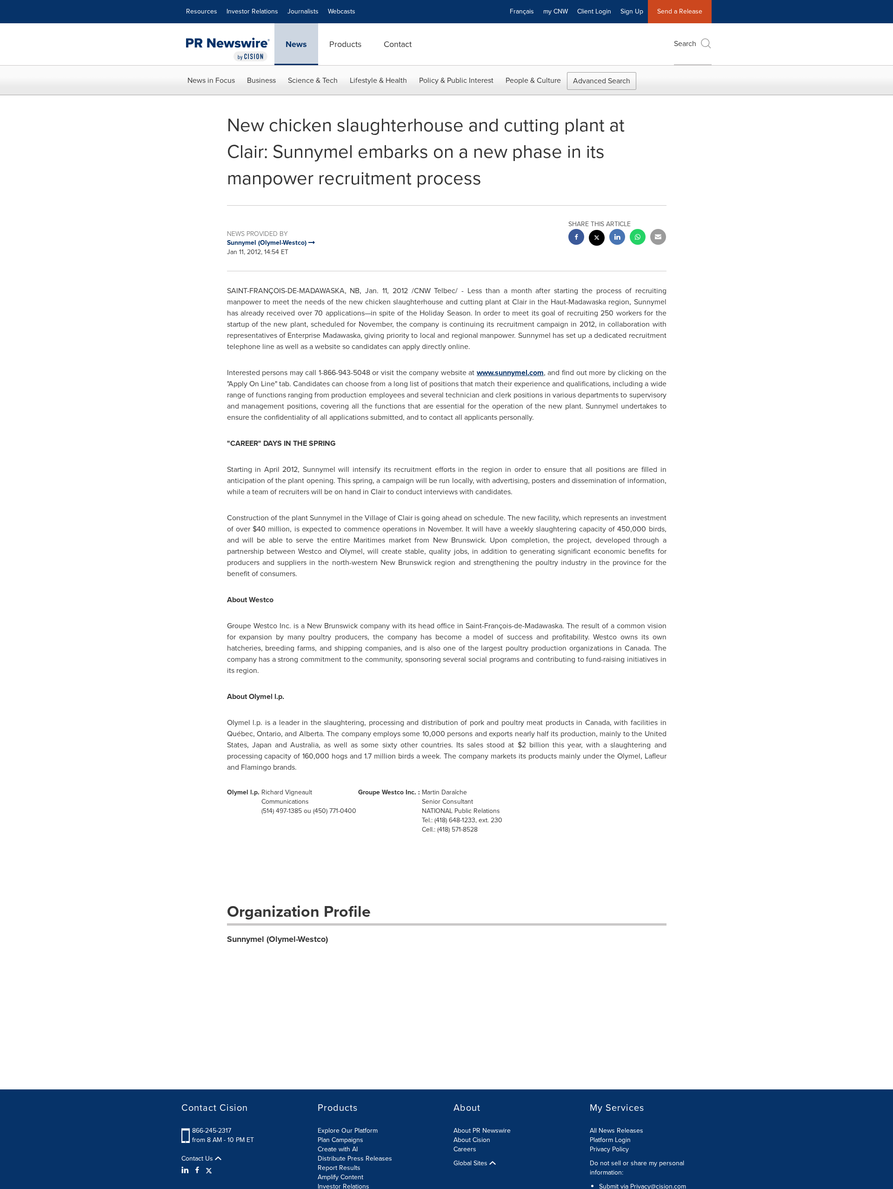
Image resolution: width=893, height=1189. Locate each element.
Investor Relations (252, 11)
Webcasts (341, 11)
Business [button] (261, 80)
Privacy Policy (609, 1149)
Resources (201, 11)
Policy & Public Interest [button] (456, 80)
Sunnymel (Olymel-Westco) (277, 939)
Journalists (303, 11)
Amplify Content (340, 1177)
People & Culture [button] (533, 80)
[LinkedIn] (186, 1170)
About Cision (471, 1140)
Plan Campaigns (340, 1140)
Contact (398, 44)
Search (685, 43)
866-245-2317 (211, 1130)
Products (345, 44)
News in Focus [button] (211, 80)
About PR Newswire (482, 1130)
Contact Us (198, 1158)
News (296, 44)
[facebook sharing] (576, 238)
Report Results (339, 1168)
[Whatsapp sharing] (638, 238)
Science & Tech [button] (313, 80)
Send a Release (679, 11)
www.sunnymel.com (510, 372)
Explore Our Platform (348, 1130)
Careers (464, 1149)
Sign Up (631, 11)
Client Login (594, 11)
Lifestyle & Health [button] (378, 80)
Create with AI (338, 1149)
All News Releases (616, 1130)
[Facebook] (197, 1170)
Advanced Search (601, 80)
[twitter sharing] (597, 239)
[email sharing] (658, 238)
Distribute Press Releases (355, 1158)
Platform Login (610, 1140)
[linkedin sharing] (617, 238)
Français (522, 11)
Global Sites (471, 1163)
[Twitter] (208, 1170)
